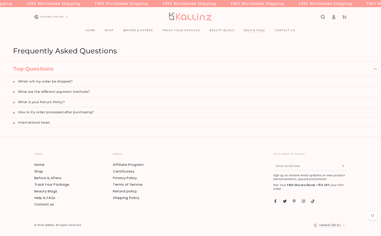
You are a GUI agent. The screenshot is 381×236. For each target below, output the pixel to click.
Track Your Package (51, 184)
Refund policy (125, 191)
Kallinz (50, 225)
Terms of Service (128, 184)
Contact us (44, 204)
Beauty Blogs (46, 191)
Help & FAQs (44, 197)
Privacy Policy (125, 178)
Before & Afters (48, 178)
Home (39, 164)
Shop (38, 171)
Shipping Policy (126, 197)
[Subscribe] (344, 165)
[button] (322, 16)
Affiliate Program (128, 164)
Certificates (124, 171)
